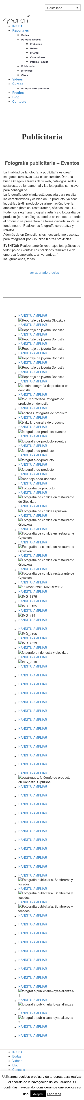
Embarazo (36, 44)
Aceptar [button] (38, 1094)
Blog (15, 97)
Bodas (25, 35)
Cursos (17, 83)
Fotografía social (31, 39)
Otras (24, 75)
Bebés (34, 48)
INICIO (17, 26)
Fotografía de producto (35, 88)
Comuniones (37, 57)
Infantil (34, 52)
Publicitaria (27, 66)
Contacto (19, 101)
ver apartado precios (44, 272)
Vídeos (17, 79)
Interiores (26, 70)
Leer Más (54, 1094)
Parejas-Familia (39, 61)
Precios (18, 92)
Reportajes (20, 30)
